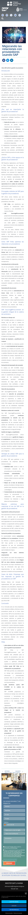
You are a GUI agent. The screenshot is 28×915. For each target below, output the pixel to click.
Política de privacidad (17, 912)
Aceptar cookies (14, 901)
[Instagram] (19, 15)
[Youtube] (15, 15)
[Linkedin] (7, 15)
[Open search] (2, 18)
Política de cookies (9, 912)
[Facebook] (2, 15)
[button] (26, 893)
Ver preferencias (14, 909)
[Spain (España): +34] (5, 824)
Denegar (14, 905)
